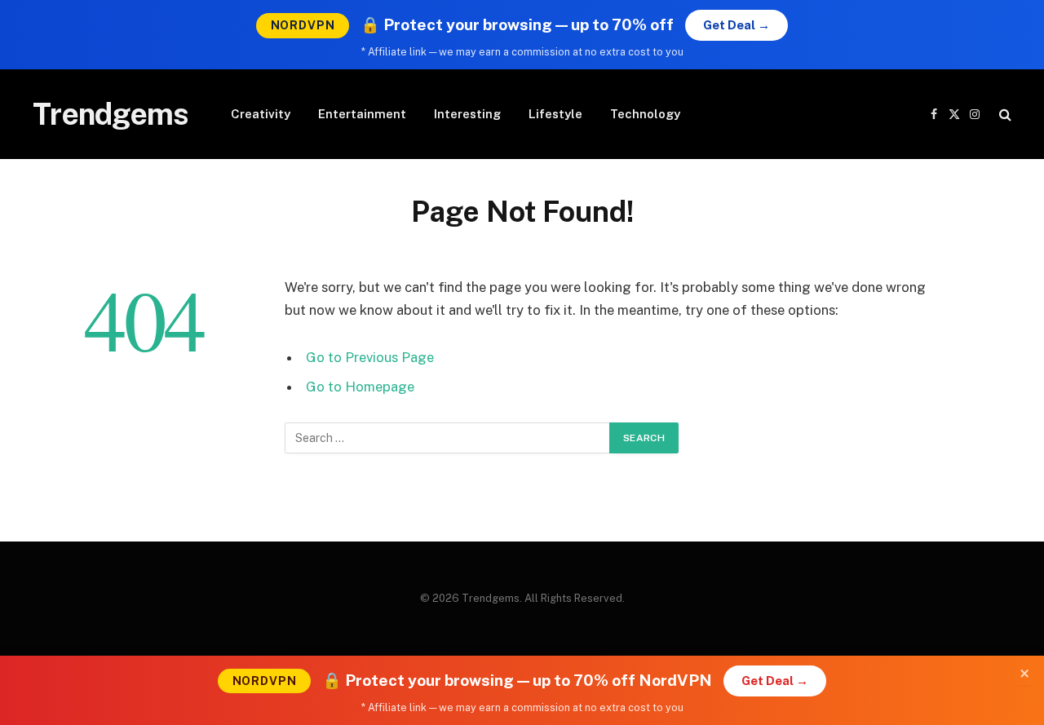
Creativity (260, 114)
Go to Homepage (360, 386)
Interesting (467, 114)
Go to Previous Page (370, 357)
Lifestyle (555, 114)
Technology (645, 114)
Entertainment (362, 114)
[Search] (1003, 114)
